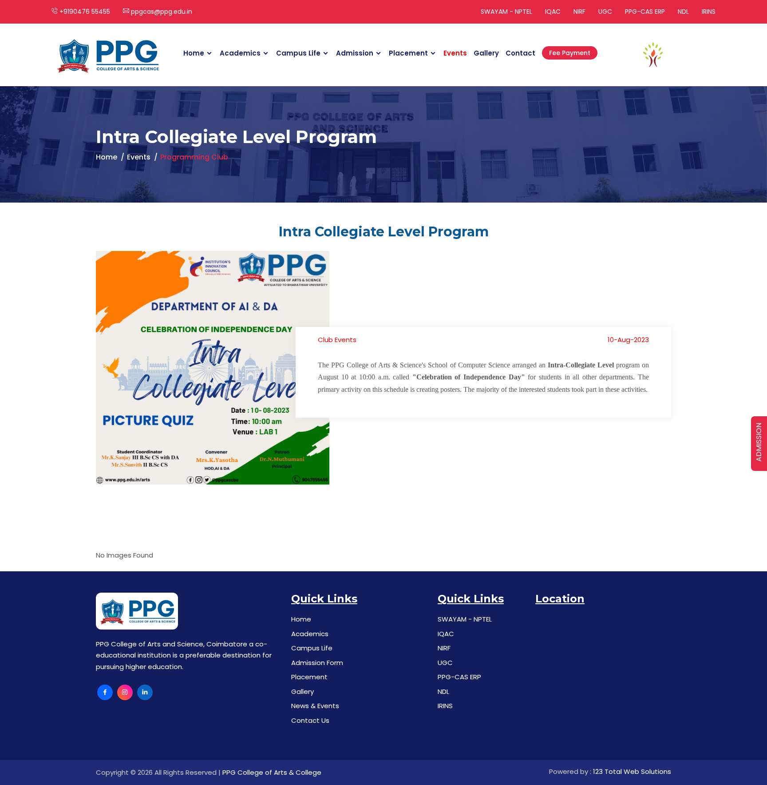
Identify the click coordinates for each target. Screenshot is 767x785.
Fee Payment (569, 52)
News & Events (315, 705)
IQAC (553, 11)
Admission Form (317, 662)
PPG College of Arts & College (271, 772)
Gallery (486, 53)
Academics (240, 53)
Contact (520, 53)
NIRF (579, 11)
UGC (605, 11)
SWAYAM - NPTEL (506, 11)
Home (193, 53)
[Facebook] (105, 692)
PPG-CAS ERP (645, 11)
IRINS (709, 11)
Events (455, 53)
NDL (683, 11)
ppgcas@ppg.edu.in (160, 11)
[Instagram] (125, 692)
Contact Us (310, 720)
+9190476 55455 (84, 11)
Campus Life (298, 53)
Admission (354, 53)
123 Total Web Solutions (632, 771)
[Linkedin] (145, 692)
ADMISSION (759, 442)
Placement (408, 53)
